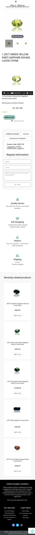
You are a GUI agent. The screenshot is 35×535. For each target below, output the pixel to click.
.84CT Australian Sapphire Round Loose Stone (17, 304)
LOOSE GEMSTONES (14, 147)
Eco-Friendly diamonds (25, 513)
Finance (9, 519)
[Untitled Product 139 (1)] (17, 44)
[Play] (4, 93)
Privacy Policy (11, 533)
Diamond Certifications (9, 515)
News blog (25, 517)
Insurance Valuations (9, 517)
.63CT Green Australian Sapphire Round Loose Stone (17, 343)
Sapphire (20, 148)
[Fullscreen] (31, 93)
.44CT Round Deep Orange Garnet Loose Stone (17, 460)
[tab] (12, 134)
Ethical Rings (25, 511)
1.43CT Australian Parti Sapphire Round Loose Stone (17, 382)
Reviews (25, 515)
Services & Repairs (9, 511)
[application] (17, 79)
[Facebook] (13, 525)
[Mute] (27, 93)
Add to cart (9, 117)
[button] (16, 1)
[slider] (16, 93)
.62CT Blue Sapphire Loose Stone (18, 420)
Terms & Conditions (21, 533)
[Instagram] (21, 525)
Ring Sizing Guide (9, 513)
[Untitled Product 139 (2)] (26, 44)
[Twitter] (17, 525)
